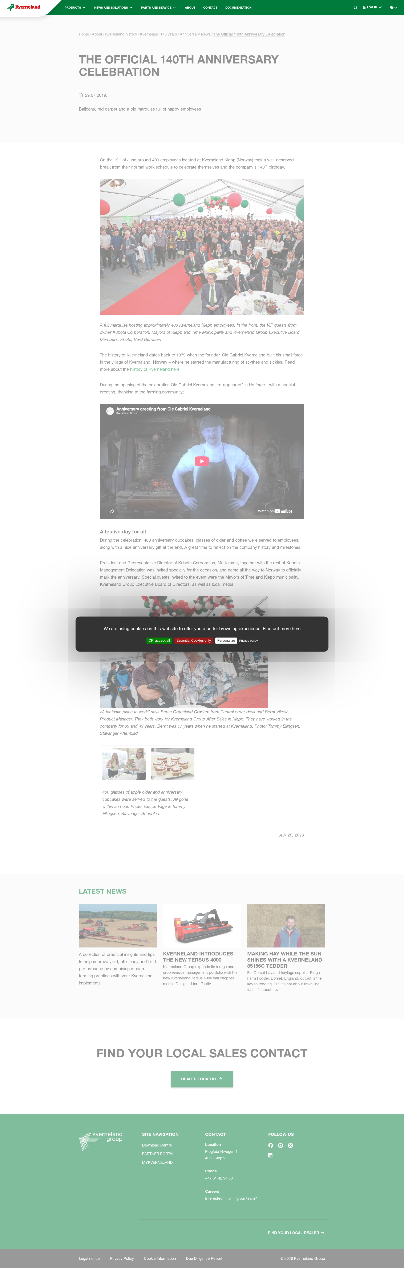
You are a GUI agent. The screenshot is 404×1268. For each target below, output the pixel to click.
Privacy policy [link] (248, 641)
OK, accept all (159, 640)
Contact (210, 7)
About (190, 7)
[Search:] (352, 25)
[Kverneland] (23, 7)
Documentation (238, 7)
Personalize (226, 640)
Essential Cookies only (194, 640)
